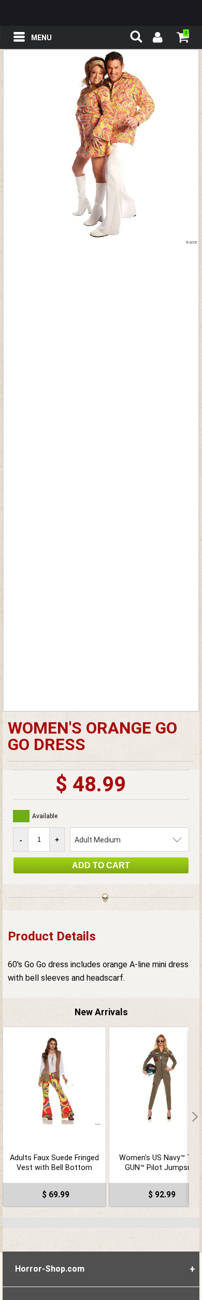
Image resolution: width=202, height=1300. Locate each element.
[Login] (157, 38)
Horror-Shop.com (101, 13)
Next (194, 1117)
